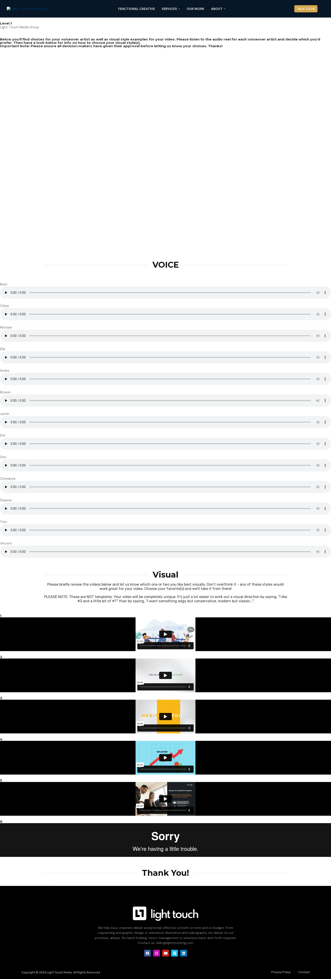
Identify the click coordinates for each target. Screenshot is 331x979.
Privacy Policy (281, 972)
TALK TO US (306, 9)
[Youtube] (165, 953)
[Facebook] (147, 953)
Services (169, 9)
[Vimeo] (174, 953)
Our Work (195, 9)
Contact (304, 972)
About (216, 9)
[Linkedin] (183, 953)
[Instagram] (156, 953)
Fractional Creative (136, 9)
